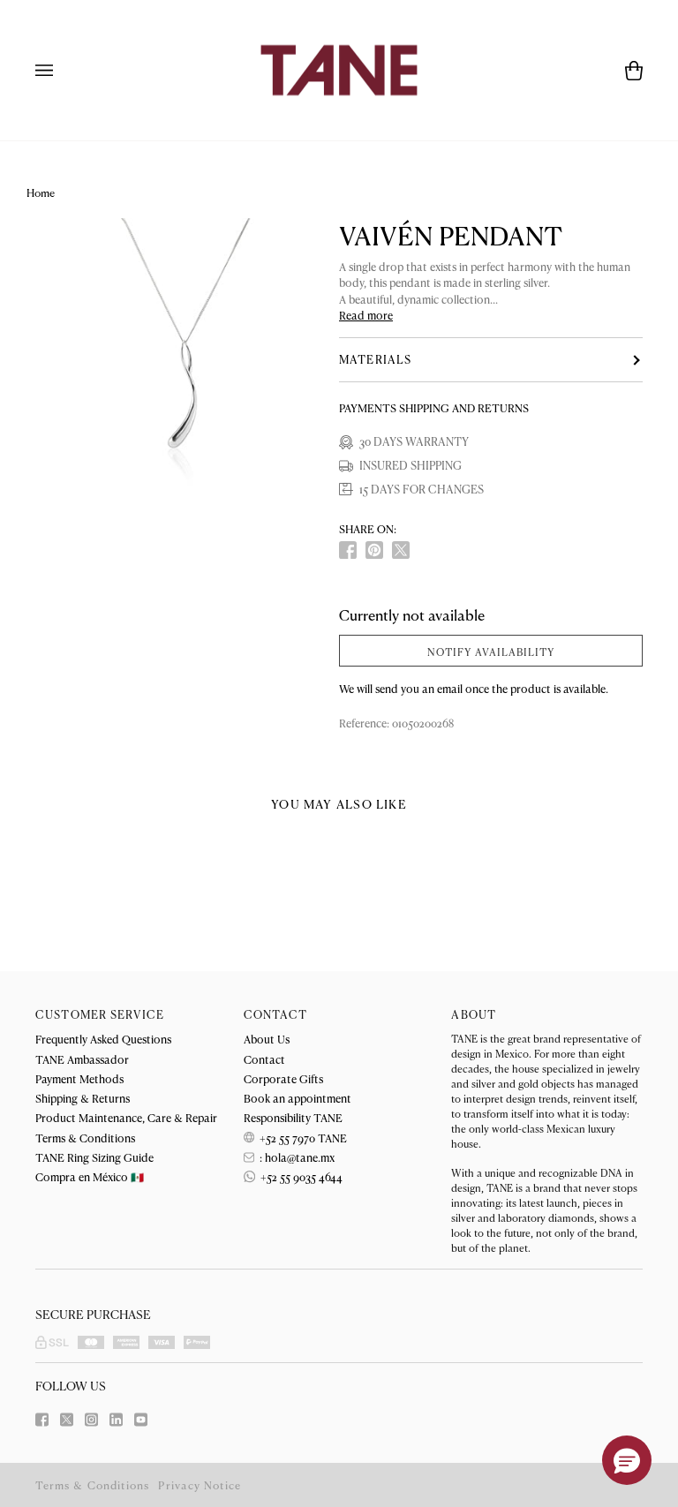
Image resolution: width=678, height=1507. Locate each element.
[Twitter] (66, 1420)
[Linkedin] (116, 1420)
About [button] (473, 1014)
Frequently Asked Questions (103, 1038)
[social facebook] (348, 550)
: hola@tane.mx (296, 1157)
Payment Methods (79, 1078)
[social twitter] (401, 550)
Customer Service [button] (99, 1014)
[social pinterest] (374, 550)
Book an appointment (297, 1097)
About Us (267, 1038)
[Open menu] (61, 70)
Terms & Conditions (85, 1137)
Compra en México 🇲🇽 (89, 1176)
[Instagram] (91, 1420)
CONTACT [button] (276, 1014)
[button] (627, 1460)
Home (40, 192)
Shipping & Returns (82, 1097)
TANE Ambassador (82, 1059)
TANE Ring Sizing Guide (94, 1157)
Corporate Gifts (283, 1078)
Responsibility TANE (293, 1117)
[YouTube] (140, 1420)
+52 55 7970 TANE (302, 1137)
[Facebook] (42, 1420)
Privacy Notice (199, 1485)
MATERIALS (375, 358)
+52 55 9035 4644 (300, 1176)
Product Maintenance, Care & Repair (126, 1117)
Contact (264, 1059)
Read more (366, 315)
